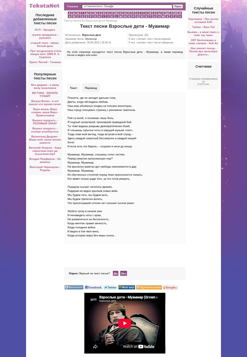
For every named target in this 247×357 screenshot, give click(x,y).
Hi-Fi (38, 29)
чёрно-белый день (48, 44)
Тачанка (55, 62)
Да (115, 273)
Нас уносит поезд (203, 48)
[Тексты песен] (45, 7)
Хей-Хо (213, 43)
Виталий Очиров (40, 147)
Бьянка (192, 32)
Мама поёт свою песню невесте (45, 141)
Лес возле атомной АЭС (206, 20)
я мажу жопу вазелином (46, 86)
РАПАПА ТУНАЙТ (49, 94)
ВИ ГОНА (38, 92)
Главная (72, 6)
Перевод (91, 87)
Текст (73, 87)
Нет (123, 273)
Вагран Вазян (40, 101)
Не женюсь (50, 160)
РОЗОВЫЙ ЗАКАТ (45, 123)
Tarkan (196, 27)
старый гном (39, 42)
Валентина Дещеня (44, 136)
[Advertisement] (125, 71)
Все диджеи (39, 84)
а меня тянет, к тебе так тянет (206, 33)
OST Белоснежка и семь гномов (202, 42)
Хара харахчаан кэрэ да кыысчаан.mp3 (46, 150)
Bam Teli (209, 27)
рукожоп (45, 37)
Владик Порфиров (42, 158)
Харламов (195, 18)
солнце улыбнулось (45, 131)
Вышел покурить (44, 120)
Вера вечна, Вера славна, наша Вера (44, 111)
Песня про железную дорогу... (203, 53)
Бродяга (49, 29)
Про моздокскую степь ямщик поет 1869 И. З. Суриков (46, 54)
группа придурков (44, 34)
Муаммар (111, 20)
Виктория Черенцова (44, 166)
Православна (45, 115)
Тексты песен (72, 20)
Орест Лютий (38, 62)
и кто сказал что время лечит (45, 102)
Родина (45, 170)
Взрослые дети (95, 20)
